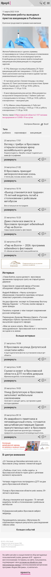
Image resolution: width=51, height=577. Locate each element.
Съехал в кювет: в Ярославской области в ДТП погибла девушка (23, 372)
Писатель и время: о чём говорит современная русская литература (24, 311)
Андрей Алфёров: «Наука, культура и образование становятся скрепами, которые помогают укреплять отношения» (22, 294)
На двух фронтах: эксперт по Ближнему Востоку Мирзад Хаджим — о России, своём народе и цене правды (24, 303)
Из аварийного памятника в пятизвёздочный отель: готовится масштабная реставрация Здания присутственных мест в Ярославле (25, 423)
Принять (25, 572)
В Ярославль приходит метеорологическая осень (20, 173)
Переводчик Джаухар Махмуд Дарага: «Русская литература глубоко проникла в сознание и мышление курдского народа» (24, 319)
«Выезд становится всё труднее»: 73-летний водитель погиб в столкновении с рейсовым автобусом (24, 197)
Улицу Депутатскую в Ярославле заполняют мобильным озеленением (23, 395)
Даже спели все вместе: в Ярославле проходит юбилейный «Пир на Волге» (24, 224)
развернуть (10, 159)
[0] (43, 159)
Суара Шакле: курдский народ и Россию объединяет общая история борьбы (20, 287)
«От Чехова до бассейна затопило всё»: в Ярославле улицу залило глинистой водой (21, 462)
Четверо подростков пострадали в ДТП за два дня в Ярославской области (24, 482)
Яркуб (5, 3)
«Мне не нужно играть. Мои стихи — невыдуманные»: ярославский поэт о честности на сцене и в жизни (24, 328)
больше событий (25, 529)
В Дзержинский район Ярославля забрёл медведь (21, 512)
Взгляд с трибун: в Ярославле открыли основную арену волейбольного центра (21, 147)
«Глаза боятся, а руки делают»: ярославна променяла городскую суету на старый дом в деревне (23, 279)
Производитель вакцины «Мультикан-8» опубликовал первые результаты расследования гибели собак (25, 522)
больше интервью (25, 335)
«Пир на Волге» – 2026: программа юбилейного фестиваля (24, 247)
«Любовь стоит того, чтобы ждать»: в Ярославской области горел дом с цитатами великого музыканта (22, 472)
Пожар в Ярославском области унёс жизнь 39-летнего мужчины (24, 491)
